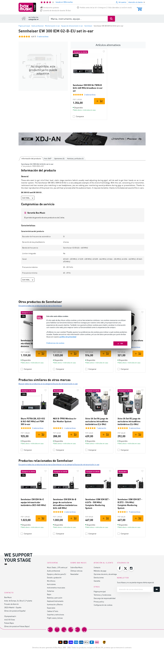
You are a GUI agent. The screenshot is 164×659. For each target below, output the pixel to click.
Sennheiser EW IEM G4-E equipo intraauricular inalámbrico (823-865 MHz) (33, 502)
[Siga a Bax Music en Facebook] (119, 568)
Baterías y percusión (54, 598)
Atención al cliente (103, 563)
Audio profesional (53, 571)
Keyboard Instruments (55, 601)
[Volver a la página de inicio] (23, 18)
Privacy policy (99, 601)
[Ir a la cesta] (139, 7)
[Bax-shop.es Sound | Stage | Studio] (27, 7)
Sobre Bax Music (76, 567)
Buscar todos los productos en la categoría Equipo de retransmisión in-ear (48, 384)
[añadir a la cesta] (99, 101)
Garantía (97, 581)
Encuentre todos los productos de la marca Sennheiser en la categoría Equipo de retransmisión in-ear (59, 464)
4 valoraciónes (70, 428)
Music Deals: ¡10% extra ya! (57, 567)
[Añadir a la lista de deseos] (104, 52)
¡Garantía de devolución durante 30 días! (57, 11)
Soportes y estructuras (55, 614)
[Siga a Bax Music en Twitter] (125, 568)
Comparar (80, 116)
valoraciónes (42, 36)
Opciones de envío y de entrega (105, 574)
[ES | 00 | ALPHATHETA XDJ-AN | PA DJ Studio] (82, 138)
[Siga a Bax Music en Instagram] (131, 568)
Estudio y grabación (54, 577)
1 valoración (101, 428)
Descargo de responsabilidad (104, 598)
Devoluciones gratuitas (51, 8)
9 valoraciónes (134, 512)
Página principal (100, 591)
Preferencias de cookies (55, 343)
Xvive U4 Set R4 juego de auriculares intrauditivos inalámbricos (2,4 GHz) (96, 421)
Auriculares (51, 584)
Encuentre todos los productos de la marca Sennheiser (40, 305)
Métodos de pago (100, 571)
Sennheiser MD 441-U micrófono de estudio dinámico (31, 343)
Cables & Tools (52, 611)
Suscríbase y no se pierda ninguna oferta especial (135, 582)
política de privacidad (68, 337)
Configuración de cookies (103, 605)
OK (121, 343)
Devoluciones (99, 577)
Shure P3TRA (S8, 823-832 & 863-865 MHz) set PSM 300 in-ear (33, 421)
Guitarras (50, 591)
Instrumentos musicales (56, 587)
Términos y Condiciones (102, 595)
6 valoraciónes (134, 347)
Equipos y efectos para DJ (56, 574)
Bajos (49, 594)
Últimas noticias (76, 571)
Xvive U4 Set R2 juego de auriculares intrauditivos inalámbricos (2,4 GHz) (129, 421)
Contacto (97, 567)
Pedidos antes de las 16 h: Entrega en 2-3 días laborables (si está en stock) (106, 8)
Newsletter (74, 574)
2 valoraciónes (90, 94)
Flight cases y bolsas (55, 618)
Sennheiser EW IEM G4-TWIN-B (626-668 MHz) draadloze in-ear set (88, 88)
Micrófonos (51, 581)
